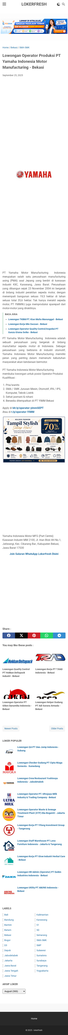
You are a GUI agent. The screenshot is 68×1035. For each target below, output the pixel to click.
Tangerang (42, 965)
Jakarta (8, 960)
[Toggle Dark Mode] (59, 4)
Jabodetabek (11, 955)
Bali (6, 914)
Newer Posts (10, 728)
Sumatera (41, 955)
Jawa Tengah (11, 970)
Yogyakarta (42, 970)
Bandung (9, 919)
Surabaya (41, 960)
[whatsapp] (46, 635)
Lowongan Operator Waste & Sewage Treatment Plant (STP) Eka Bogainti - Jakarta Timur (41, 813)
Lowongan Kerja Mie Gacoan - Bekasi (27, 324)
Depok (7, 950)
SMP (38, 945)
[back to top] (61, 1027)
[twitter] (21, 635)
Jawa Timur (10, 976)
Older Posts (57, 728)
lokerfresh (34, 4)
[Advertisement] (34, 115)
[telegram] (59, 635)
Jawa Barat (10, 965)
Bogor (7, 940)
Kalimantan (42, 914)
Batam (7, 930)
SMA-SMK (41, 940)
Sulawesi (41, 950)
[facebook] (8, 635)
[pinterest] (34, 635)
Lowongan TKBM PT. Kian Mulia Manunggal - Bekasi (35, 319)
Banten (8, 925)
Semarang (41, 935)
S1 (37, 925)
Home (34, 1018)
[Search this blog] (64, 4)
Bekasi (7, 935)
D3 (5, 945)
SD (37, 930)
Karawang (41, 919)
